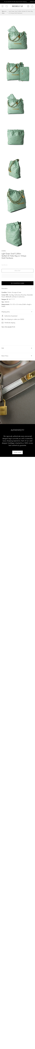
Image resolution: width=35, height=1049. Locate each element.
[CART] (32, 6)
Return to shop (4, 12)
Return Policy (5, 356)
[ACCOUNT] (28, 6)
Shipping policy (6, 312)
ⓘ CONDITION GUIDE (17, 283)
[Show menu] (2, 6)
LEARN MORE (17, 452)
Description (4, 288)
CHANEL (4, 251)
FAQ (3, 348)
